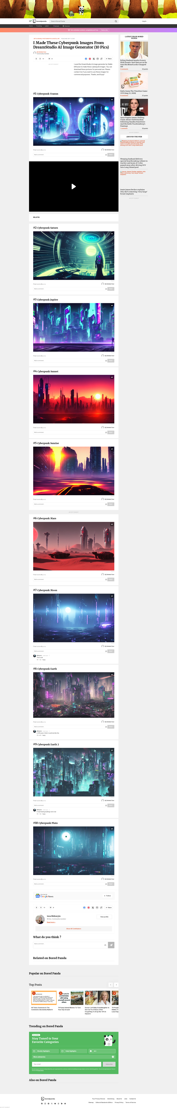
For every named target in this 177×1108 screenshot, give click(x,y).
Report (112, 146)
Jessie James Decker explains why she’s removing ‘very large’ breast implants (133, 192)
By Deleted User (41, 52)
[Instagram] (45, 1103)
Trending (39, 26)
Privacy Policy (119, 1102)
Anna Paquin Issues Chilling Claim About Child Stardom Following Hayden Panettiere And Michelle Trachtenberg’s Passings (132, 122)
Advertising (110, 1099)
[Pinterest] (48, 1103)
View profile (104, 917)
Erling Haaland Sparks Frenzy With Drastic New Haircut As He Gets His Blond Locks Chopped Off (133, 63)
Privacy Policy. (40, 1070)
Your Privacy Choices (98, 1099)
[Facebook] (42, 1103)
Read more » (51, 922)
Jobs (125, 1099)
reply (43, 659)
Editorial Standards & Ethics (104, 1102)
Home (31, 26)
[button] (111, 985)
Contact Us (132, 1099)
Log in (144, 21)
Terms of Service (131, 1102)
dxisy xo (39, 655)
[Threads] (58, 1103)
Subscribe (109, 1064)
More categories (39, 1057)
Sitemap (90, 1102)
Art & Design (38, 38)
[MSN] (62, 1103)
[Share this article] (112, 99)
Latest (46, 26)
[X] (52, 1103)
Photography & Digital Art (51, 38)
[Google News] (65, 1103)
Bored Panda (48, 1099)
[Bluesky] (55, 1103)
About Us (119, 1099)
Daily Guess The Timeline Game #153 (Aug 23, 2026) (133, 92)
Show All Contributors (73, 929)
